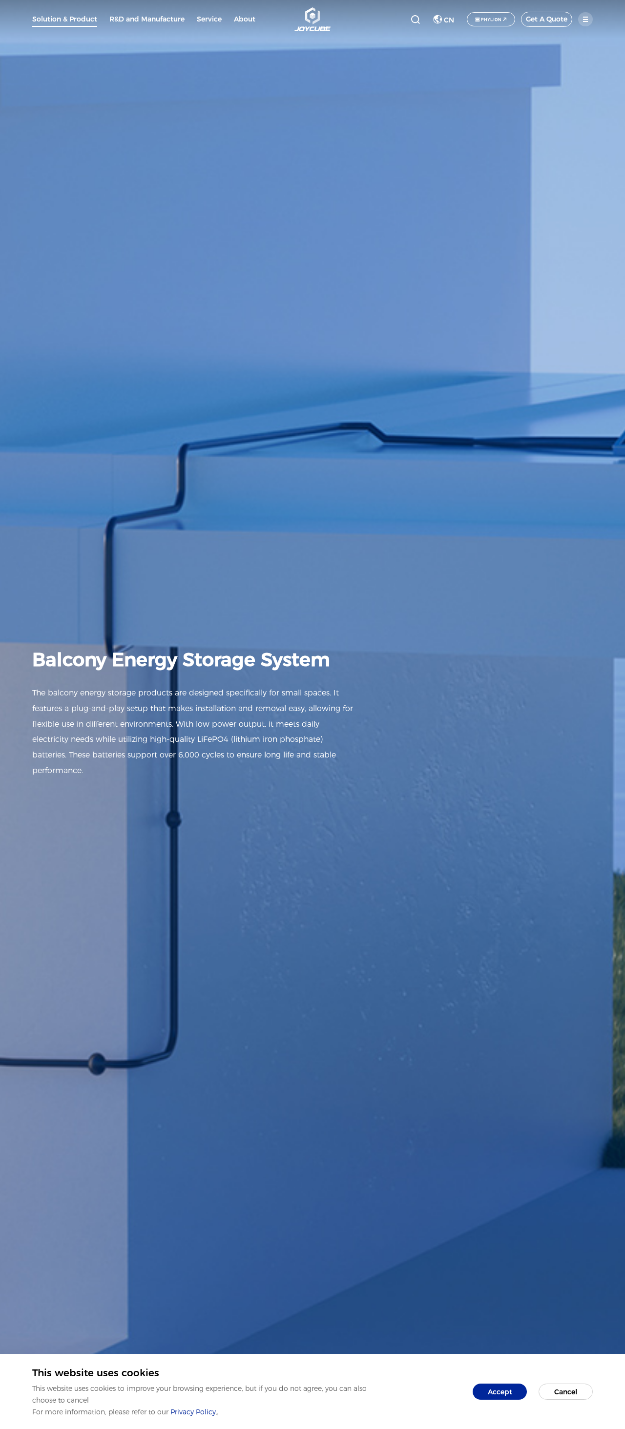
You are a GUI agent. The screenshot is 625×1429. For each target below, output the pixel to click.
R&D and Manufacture (147, 19)
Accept (500, 1391)
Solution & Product (64, 19)
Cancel (565, 1391)
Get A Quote (546, 19)
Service (209, 19)
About (244, 19)
